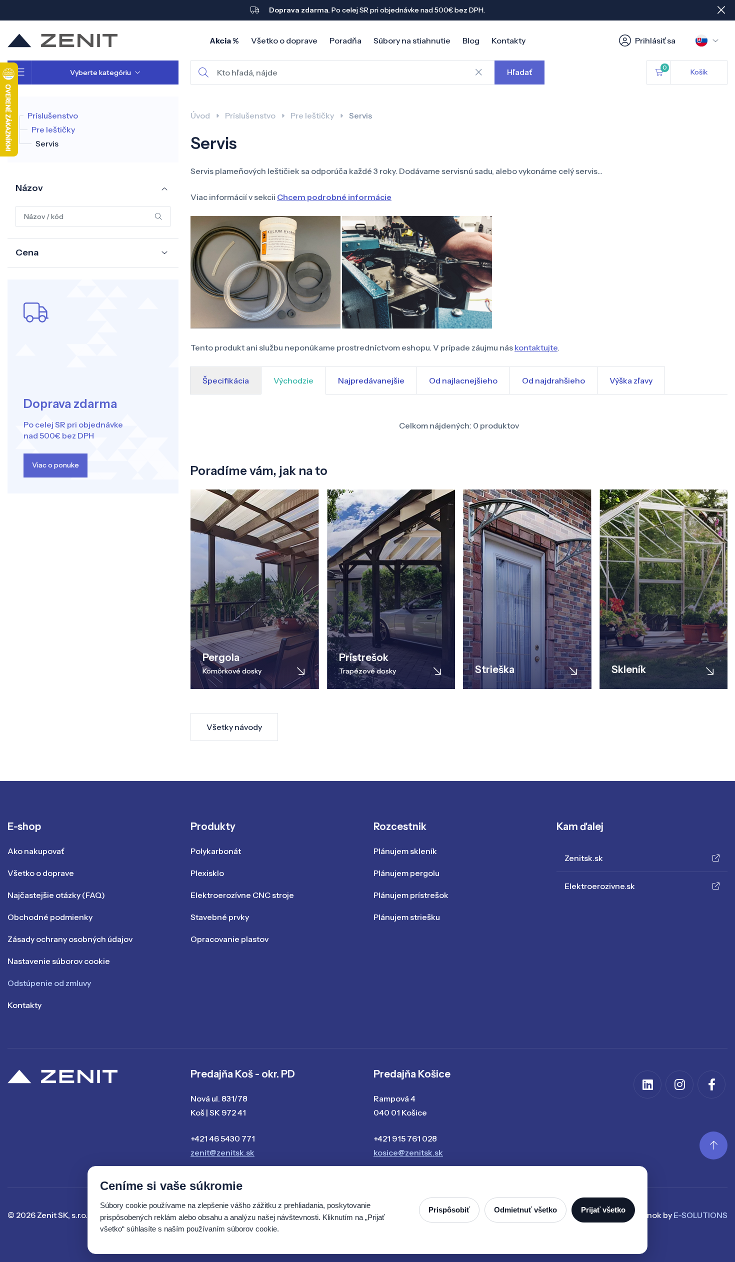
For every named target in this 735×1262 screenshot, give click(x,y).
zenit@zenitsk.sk (222, 1153)
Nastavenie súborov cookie (59, 961)
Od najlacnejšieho (463, 381)
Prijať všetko (603, 1210)
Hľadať (519, 72)
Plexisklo (207, 873)
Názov (29, 188)
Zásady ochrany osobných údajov (70, 939)
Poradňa (346, 41)
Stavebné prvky (219, 917)
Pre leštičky (53, 129)
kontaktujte (536, 347)
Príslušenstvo (53, 115)
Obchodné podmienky (50, 917)
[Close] (721, 10)
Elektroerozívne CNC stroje (242, 895)
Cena (27, 252)
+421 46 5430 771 (222, 1139)
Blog (471, 41)
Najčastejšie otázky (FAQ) (56, 895)
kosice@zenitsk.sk (408, 1153)
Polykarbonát (215, 851)
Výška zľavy (631, 381)
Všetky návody (234, 727)
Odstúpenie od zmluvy (49, 983)
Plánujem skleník (405, 851)
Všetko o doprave (284, 41)
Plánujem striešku (407, 917)
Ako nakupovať (36, 851)
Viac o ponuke (55, 465)
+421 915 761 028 (405, 1139)
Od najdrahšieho (553, 381)
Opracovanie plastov (229, 939)
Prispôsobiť (449, 1210)
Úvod (200, 115)
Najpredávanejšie (371, 381)
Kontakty (509, 41)
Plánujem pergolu (407, 873)
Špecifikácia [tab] (225, 381)
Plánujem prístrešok (411, 895)
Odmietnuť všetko (525, 1210)
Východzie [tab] (294, 381)
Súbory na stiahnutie (412, 41)
